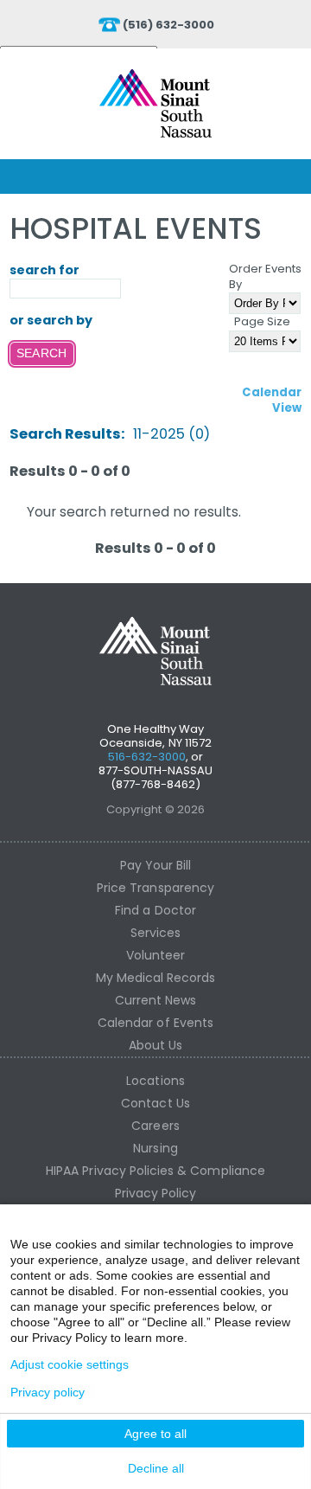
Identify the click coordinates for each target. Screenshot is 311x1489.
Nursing (155, 1148)
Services (155, 932)
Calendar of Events (155, 1022)
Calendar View (271, 400)
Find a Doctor (155, 910)
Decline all (156, 1468)
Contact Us (155, 1103)
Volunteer (155, 955)
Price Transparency (155, 887)
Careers (155, 1125)
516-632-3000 (147, 756)
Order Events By (265, 276)
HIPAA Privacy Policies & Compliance (155, 1170)
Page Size (262, 321)
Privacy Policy (156, 1193)
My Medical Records (156, 977)
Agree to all (155, 1434)
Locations (155, 1080)
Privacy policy (47, 1392)
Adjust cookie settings (69, 1364)
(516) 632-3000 (169, 24)
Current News (156, 1000)
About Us (155, 1045)
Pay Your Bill (156, 865)
